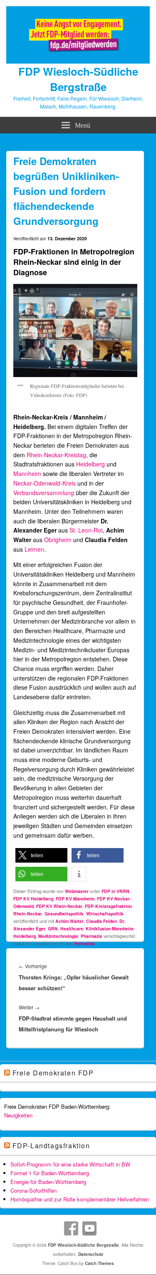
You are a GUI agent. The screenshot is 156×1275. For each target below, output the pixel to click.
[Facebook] (71, 1228)
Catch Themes (99, 1263)
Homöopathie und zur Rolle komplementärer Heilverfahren (79, 1199)
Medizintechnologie (58, 936)
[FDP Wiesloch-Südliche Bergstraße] (78, 61)
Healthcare (71, 928)
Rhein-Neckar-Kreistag (56, 455)
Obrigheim (58, 539)
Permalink (84, 943)
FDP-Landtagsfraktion (51, 1145)
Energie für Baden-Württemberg (48, 1182)
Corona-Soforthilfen (33, 1190)
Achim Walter (69, 921)
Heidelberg (90, 464)
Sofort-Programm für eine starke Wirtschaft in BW (70, 1164)
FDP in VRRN (115, 891)
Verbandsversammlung (43, 492)
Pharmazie (91, 936)
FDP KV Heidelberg (33, 898)
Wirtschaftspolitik (105, 913)
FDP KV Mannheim (75, 898)
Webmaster (77, 891)
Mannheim (27, 473)
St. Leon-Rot (86, 530)
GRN (53, 928)
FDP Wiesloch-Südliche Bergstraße (78, 79)
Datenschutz (90, 1254)
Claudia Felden (101, 921)
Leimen (34, 549)
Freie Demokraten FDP (53, 1073)
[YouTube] (89, 1228)
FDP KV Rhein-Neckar (59, 906)
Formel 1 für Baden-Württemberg (49, 1173)
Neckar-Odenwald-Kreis (44, 483)
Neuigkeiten (18, 1115)
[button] (41, 855)
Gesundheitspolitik (64, 913)
